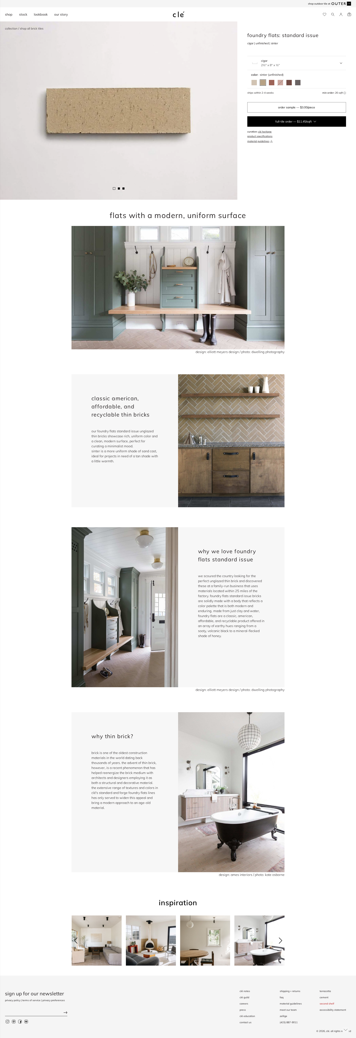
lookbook (41, 14)
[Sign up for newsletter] (36, 1013)
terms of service (31, 1000)
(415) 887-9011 (289, 1022)
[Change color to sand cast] (254, 82)
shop (8, 14)
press (243, 1009)
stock (23, 14)
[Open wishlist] (325, 14)
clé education (247, 1016)
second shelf (327, 1003)
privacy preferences (53, 1000)
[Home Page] (179, 14)
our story (61, 14)
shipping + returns (290, 991)
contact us (245, 1022)
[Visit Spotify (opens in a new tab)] (26, 1021)
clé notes (245, 991)
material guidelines (258, 141)
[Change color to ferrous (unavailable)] (280, 82)
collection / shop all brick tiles (24, 28)
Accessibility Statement (333, 1009)
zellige (283, 1016)
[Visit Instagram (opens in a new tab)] (7, 1021)
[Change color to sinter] (263, 82)
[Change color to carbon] (298, 82)
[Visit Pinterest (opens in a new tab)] (13, 1021)
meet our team (288, 1009)
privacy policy (12, 1000)
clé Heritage (265, 131)
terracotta (325, 991)
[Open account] (341, 14)
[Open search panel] (333, 14)
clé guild (244, 997)
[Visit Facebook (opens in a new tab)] (19, 1021)
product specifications (259, 136)
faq (281, 997)
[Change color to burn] (289, 82)
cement (324, 997)
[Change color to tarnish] (272, 82)
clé (327, 1031)
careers (244, 1003)
